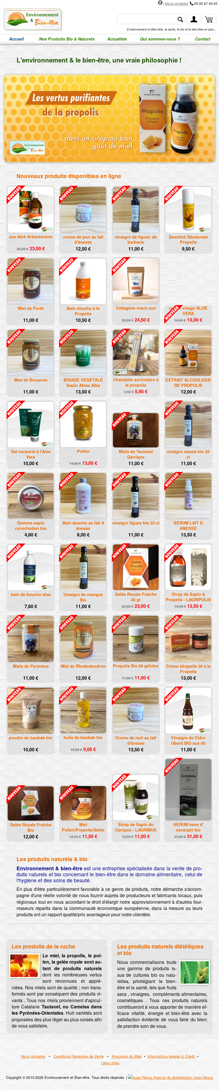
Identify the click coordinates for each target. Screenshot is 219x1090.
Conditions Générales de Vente (78, 1056)
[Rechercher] (180, 19)
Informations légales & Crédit (171, 1056)
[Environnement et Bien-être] (32, 19)
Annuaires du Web (127, 1056)
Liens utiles (110, 1062)
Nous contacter (176, 3)
